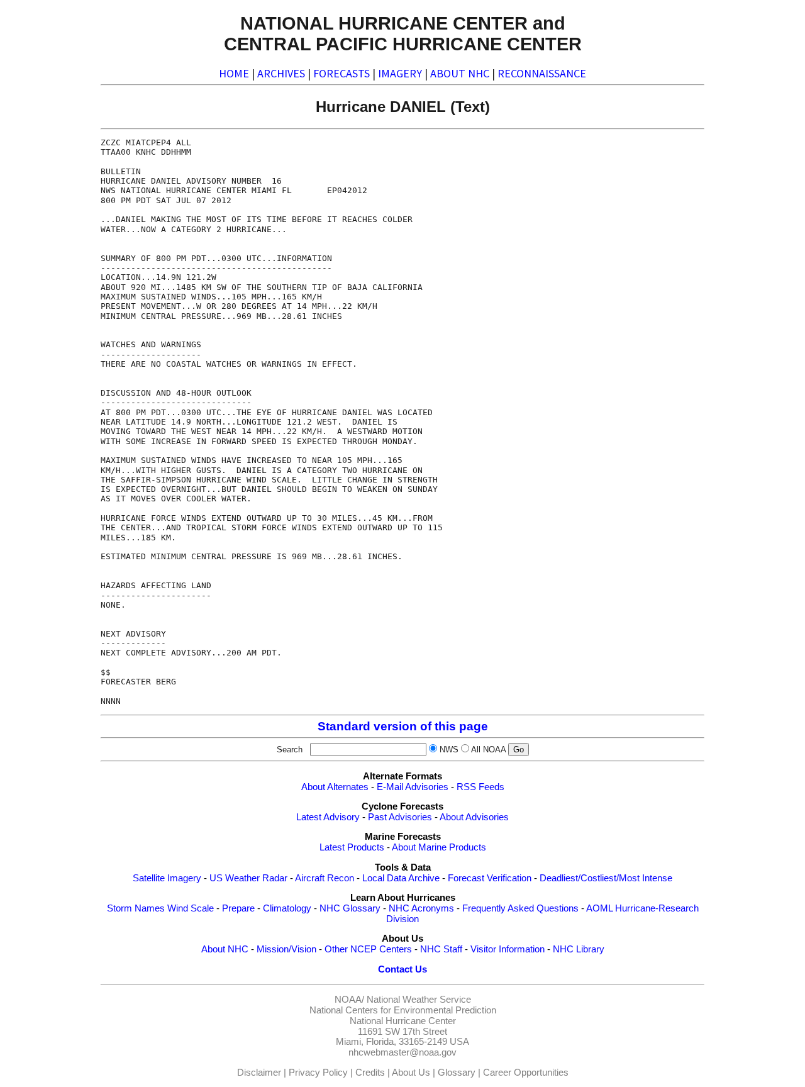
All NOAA (488, 749)
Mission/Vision (286, 949)
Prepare (238, 908)
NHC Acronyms (421, 908)
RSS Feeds (480, 787)
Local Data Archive (401, 878)
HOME (234, 73)
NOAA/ (349, 1000)
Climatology (287, 908)
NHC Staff (441, 949)
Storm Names (136, 908)
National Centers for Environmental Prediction (402, 1010)
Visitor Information (507, 949)
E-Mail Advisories (412, 787)
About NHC (224, 949)
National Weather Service (419, 1000)
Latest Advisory (328, 817)
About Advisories (474, 817)
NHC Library (578, 949)
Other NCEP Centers (368, 949)
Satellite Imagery (167, 878)
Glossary (456, 1072)
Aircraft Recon (324, 878)
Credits (370, 1072)
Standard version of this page (403, 726)
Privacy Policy (318, 1072)
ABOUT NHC (459, 73)
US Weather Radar (248, 878)
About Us (411, 1072)
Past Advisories (400, 817)
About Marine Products (439, 847)
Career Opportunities (526, 1072)
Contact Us (402, 969)
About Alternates (335, 787)
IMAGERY (400, 73)
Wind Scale (190, 908)
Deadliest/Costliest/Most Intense (606, 878)
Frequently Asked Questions (520, 908)
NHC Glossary (349, 908)
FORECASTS (341, 73)
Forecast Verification (489, 878)
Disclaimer (259, 1072)
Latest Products (351, 847)
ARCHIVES (281, 73)
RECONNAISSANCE (541, 73)
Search (292, 749)
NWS (449, 749)
